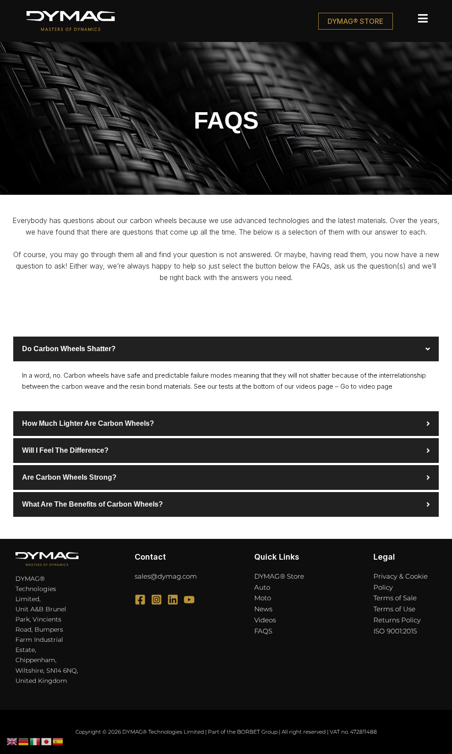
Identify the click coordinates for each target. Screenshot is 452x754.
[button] (412, 18)
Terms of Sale (395, 598)
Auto (262, 587)
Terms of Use (394, 609)
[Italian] (35, 741)
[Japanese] (47, 741)
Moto (262, 598)
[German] (24, 741)
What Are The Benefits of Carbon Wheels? (92, 504)
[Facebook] (140, 599)
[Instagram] (156, 599)
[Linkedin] (172, 599)
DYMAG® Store (279, 576)
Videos (265, 620)
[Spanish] (58, 741)
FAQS (263, 631)
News (263, 609)
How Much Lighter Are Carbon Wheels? (88, 423)
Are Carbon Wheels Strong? (69, 477)
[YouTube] (189, 599)
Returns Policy (397, 620)
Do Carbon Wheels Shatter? (69, 348)
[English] (12, 741)
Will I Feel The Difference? (65, 450)
